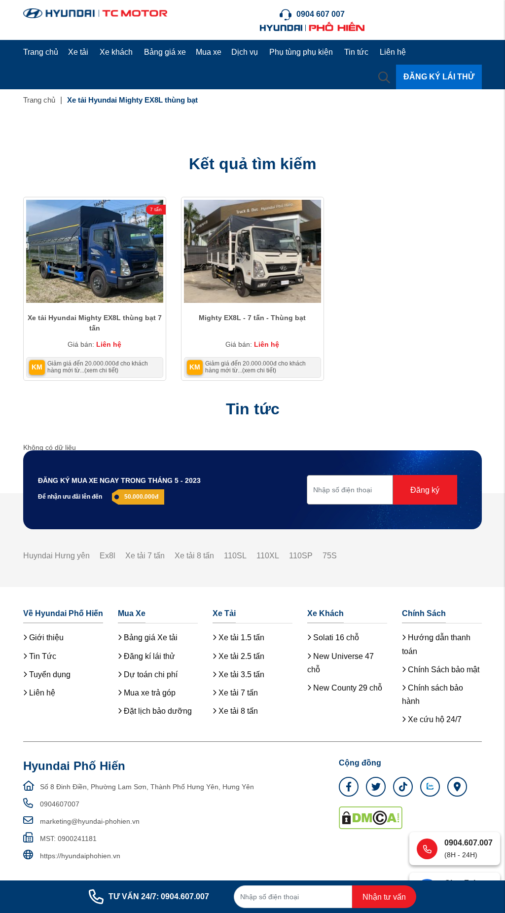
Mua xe (208, 52)
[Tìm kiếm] (384, 77)
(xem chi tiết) (101, 370)
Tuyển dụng (49, 674)
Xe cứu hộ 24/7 (434, 719)
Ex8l (107, 555)
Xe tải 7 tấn (145, 555)
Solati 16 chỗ (335, 637)
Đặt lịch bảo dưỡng (157, 711)
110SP (301, 555)
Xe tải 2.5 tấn (240, 656)
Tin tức (356, 52)
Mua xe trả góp (149, 693)
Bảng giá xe (165, 52)
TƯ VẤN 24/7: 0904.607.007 (158, 896)
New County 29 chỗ (346, 688)
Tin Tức (41, 656)
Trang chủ (40, 52)
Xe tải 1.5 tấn (240, 637)
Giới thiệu (45, 637)
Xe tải (78, 52)
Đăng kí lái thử (148, 656)
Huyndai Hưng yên (56, 555)
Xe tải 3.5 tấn (240, 674)
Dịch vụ (244, 52)
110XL (267, 555)
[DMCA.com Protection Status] (370, 817)
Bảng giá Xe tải (150, 637)
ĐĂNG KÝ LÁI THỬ (438, 77)
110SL (235, 555)
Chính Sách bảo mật (442, 669)
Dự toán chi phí (150, 674)
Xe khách (116, 52)
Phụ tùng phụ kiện (301, 52)
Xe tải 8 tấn (194, 555)
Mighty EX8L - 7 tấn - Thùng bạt (252, 318)
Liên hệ (393, 52)
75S (330, 555)
